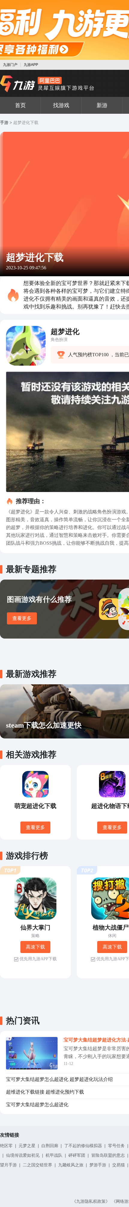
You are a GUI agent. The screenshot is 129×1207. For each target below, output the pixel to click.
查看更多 (22, 618)
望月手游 (8, 1164)
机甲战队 (54, 1155)
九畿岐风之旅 (70, 1164)
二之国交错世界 (37, 1164)
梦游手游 (97, 1164)
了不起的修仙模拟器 (83, 1145)
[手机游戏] (47, 83)
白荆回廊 (49, 1145)
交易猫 (118, 1164)
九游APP (31, 65)
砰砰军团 (76, 1155)
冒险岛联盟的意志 (108, 1155)
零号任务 (116, 1145)
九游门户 (10, 65)
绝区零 (6, 1145)
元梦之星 (27, 1145)
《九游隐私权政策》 (91, 1201)
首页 (20, 105)
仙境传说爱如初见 (23, 1155)
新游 (102, 105)
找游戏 (61, 105)
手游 (4, 122)
